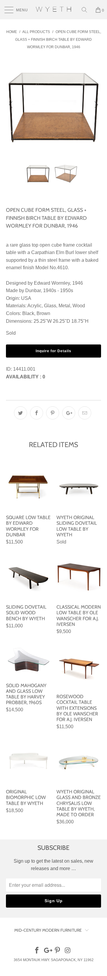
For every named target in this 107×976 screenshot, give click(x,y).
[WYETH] (53, 9)
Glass (50, 305)
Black (28, 313)
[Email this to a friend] (84, 412)
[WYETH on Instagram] (68, 950)
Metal (64, 305)
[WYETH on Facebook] (37, 950)
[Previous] (12, 104)
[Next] (95, 104)
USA (26, 298)
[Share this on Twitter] (20, 412)
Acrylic (34, 305)
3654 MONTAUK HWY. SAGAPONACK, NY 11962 (54, 960)
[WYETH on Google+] (47, 950)
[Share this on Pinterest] (52, 412)
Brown (43, 313)
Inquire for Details (53, 351)
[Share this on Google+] (68, 412)
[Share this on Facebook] (36, 412)
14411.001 (24, 369)
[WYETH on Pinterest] (57, 950)
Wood (79, 305)
